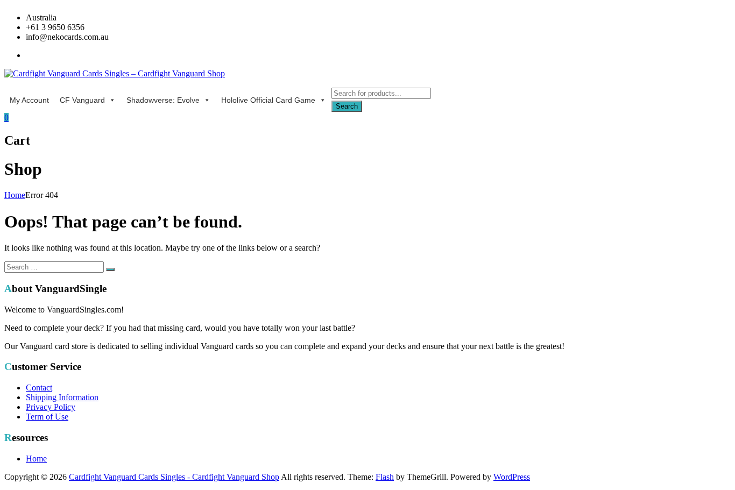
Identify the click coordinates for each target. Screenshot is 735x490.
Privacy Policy (50, 406)
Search (347, 106)
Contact (39, 387)
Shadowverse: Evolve (163, 100)
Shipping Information (62, 397)
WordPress (511, 476)
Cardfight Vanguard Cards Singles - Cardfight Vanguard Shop (174, 476)
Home (14, 195)
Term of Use (47, 416)
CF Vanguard (82, 100)
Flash (385, 476)
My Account (29, 100)
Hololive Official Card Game (268, 100)
